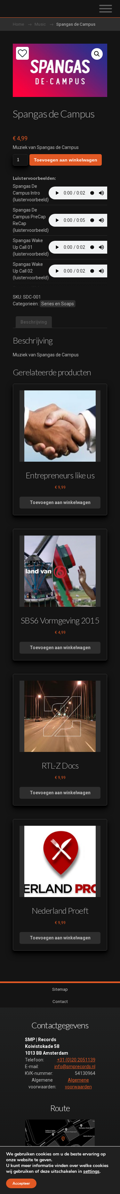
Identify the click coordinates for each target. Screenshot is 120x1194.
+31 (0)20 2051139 (76, 1059)
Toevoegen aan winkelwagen (65, 159)
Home (18, 24)
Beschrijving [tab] (33, 322)
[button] (97, 54)
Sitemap (60, 989)
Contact (60, 1001)
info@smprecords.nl (74, 1066)
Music (40, 24)
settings (91, 1171)
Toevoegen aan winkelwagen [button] (60, 502)
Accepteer (21, 1183)
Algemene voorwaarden (78, 1083)
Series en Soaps (57, 303)
